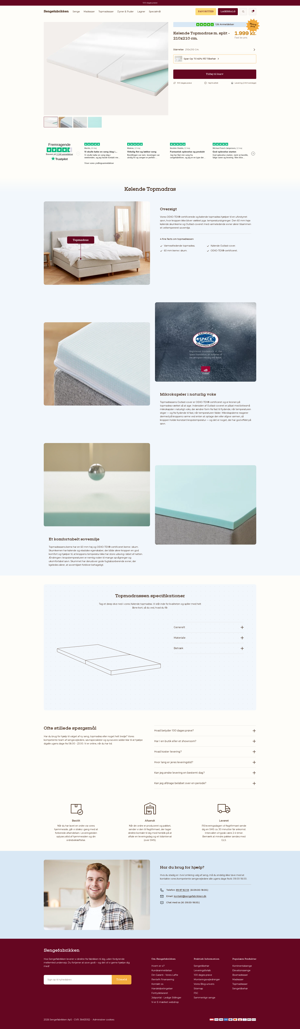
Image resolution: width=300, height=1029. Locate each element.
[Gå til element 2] (65, 122)
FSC (196, 993)
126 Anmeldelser (224, 24)
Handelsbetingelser (162, 988)
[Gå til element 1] (51, 122)
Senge (76, 11)
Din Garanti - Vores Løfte (164, 975)
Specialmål (155, 11)
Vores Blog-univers (204, 984)
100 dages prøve (203, 975)
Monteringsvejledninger (207, 979)
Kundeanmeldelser (161, 970)
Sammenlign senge (204, 997)
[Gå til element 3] (80, 122)
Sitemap (198, 988)
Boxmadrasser (240, 975)
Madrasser (89, 11)
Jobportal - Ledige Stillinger (166, 997)
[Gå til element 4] (95, 122)
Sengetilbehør (201, 965)
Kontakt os (157, 984)
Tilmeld (121, 979)
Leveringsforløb (202, 970)
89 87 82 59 (182, 890)
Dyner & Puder (125, 11)
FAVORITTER (206, 11)
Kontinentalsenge (242, 965)
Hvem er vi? (158, 965)
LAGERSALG (227, 11)
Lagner (141, 11)
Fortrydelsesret (159, 993)
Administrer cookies (103, 1019)
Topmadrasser (106, 11)
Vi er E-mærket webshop (165, 1002)
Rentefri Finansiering (162, 979)
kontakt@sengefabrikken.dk (190, 896)
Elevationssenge (241, 970)
